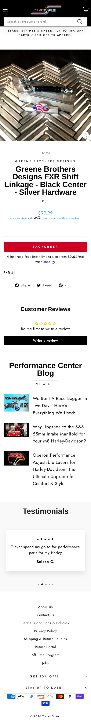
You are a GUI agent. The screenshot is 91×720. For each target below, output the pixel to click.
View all (45, 384)
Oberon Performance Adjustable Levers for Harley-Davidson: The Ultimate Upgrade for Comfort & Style (54, 469)
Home (45, 153)
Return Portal (45, 646)
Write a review (45, 340)
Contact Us (45, 614)
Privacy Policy (45, 631)
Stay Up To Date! (44, 687)
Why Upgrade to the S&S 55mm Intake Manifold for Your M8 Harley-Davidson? (59, 434)
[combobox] (45, 21)
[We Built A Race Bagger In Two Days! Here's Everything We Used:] (16, 402)
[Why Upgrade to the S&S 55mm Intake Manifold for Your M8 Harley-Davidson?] (16, 430)
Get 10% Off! (44, 676)
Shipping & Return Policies (45, 638)
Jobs (45, 663)
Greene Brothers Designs (45, 161)
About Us (45, 606)
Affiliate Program (46, 654)
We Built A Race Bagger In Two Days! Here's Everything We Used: (60, 405)
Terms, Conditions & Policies (45, 622)
